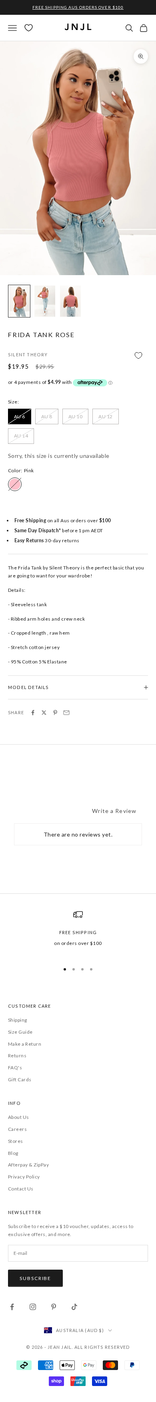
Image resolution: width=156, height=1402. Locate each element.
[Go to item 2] (45, 301)
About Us (18, 1117)
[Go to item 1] (19, 301)
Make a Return (24, 1044)
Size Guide (20, 1032)
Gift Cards (20, 1079)
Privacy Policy (24, 1177)
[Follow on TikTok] (74, 1307)
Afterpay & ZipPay (28, 1165)
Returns (17, 1055)
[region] (78, 932)
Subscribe (35, 1278)
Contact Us (21, 1189)
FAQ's (15, 1067)
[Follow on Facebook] (12, 1307)
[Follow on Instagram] (33, 1307)
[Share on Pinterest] (55, 712)
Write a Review (114, 810)
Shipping (17, 1020)
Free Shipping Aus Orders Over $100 (78, 7)
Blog (13, 1153)
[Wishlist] (28, 28)
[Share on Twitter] (44, 712)
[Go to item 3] (70, 301)
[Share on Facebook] (33, 712)
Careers (17, 1129)
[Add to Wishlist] (78, 355)
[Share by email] (66, 712)
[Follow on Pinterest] (54, 1307)
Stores (15, 1141)
